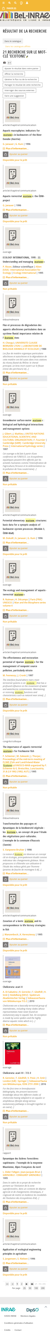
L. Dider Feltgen (11, 1171)
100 (36, 1288)
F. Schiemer (9, 756)
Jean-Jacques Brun (30, 1171)
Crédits (7, 1330)
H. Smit (41, 1077)
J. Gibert (7, 433)
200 (42, 1288)
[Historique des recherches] (21, 3)
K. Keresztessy (27, 934)
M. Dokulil (8, 538)
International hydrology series (27, 446)
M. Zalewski (23, 756)
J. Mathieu (18, 433)
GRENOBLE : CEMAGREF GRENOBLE (22, 1175)
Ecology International (24, 272)
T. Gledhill (37, 991)
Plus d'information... (17, 148)
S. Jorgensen (9, 1258)
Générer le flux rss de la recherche (21, 79)
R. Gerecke (24, 991)
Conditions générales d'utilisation (18, 1323)
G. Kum (19, 144)
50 (30, 1288)
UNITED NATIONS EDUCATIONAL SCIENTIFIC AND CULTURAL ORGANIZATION (23, 436)
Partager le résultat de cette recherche (23, 85)
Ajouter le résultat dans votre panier (21, 68)
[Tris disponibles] (9, 63)
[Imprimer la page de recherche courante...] (4, 62)
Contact (18, 1330)
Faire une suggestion (14, 95)
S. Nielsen (23, 1258)
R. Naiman (8, 599)
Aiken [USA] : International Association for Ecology (22, 269)
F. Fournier (39, 439)
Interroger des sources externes (19, 90)
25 (24, 1288)
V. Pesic (32, 1077)
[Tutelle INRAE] (12, 1309)
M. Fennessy (9, 675)
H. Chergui (8, 342)
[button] (5, 154)
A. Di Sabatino (10, 991)
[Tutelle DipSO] (37, 1310)
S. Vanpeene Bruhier (13, 849)
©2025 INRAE (10, 1316)
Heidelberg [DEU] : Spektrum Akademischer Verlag (21, 996)
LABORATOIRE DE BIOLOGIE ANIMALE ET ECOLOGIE (22, 347)
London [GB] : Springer (15, 1081)
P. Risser (7, 266)
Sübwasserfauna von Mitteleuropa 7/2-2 (24, 1000)
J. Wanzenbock (10, 934)
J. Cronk (22, 675)
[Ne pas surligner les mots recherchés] (27, 56)
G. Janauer (8, 144)
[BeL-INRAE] (25, 16)
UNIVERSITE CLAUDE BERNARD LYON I (20, 344)
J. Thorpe (35, 756)
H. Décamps (21, 599)
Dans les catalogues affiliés (17, 46)
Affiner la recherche (14, 74)
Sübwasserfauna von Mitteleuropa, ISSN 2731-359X (25, 1082)
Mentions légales (28, 1316)
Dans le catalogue (13, 41)
